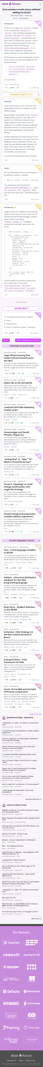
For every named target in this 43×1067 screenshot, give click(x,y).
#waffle (13, 395)
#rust (12, 647)
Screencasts (21, 830)
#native (6, 677)
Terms (24, 1064)
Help (21, 1061)
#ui (19, 701)
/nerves (6, 674)
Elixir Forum (21, 805)
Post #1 (36, 160)
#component (19, 704)
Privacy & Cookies (34, 1064)
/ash (5, 501)
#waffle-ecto (22, 395)
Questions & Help (17, 15)
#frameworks (22, 674)
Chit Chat (19, 836)
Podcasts (18, 886)
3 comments (10, 80)
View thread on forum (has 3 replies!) (19, 317)
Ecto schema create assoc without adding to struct (21, 11)
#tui (25, 647)
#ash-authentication (15, 501)
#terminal (19, 647)
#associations (23, 18)
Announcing (14, 574)
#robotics (23, 620)
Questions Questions (32, 799)
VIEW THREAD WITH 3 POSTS (28, 340)
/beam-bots (8, 620)
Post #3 (36, 295)
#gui (29, 674)
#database (14, 595)
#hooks (32, 701)
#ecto (15, 18)
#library (6, 595)
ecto (9, 320)
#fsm (6, 565)
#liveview (25, 701)
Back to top (33, 714)
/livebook (7, 420)
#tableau (28, 704)
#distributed (23, 595)
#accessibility (8, 704)
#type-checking (20, 562)
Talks (18, 856)
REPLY (5, 340)
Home (8, 327)
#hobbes (32, 595)
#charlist (14, 420)
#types (30, 562)
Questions (28, 15)
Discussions (24, 547)
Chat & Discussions (11, 547)
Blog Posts (18, 814)
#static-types (9, 562)
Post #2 (36, 199)
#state (13, 677)
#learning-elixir (9, 472)
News (6, 574)
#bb (29, 620)
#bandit (14, 447)
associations (11, 324)
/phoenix (7, 370)
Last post (35, 333)
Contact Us (11, 1061)
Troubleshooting (20, 822)
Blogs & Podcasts (7, 814)
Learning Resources (8, 830)
